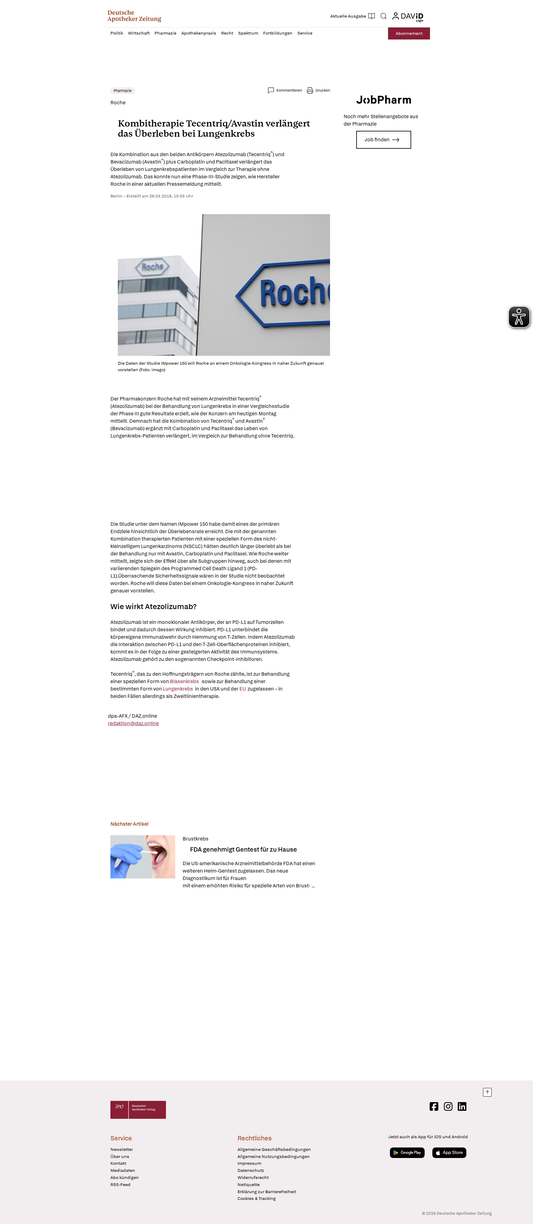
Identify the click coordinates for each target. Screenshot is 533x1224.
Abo (409, 33)
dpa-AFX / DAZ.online (132, 716)
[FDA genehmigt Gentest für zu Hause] (142, 862)
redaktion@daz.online (133, 723)
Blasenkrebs (184, 681)
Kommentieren (289, 90)
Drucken (323, 90)
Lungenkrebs (178, 689)
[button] (134, 16)
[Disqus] (220, 986)
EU (243, 689)
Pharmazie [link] (123, 90)
